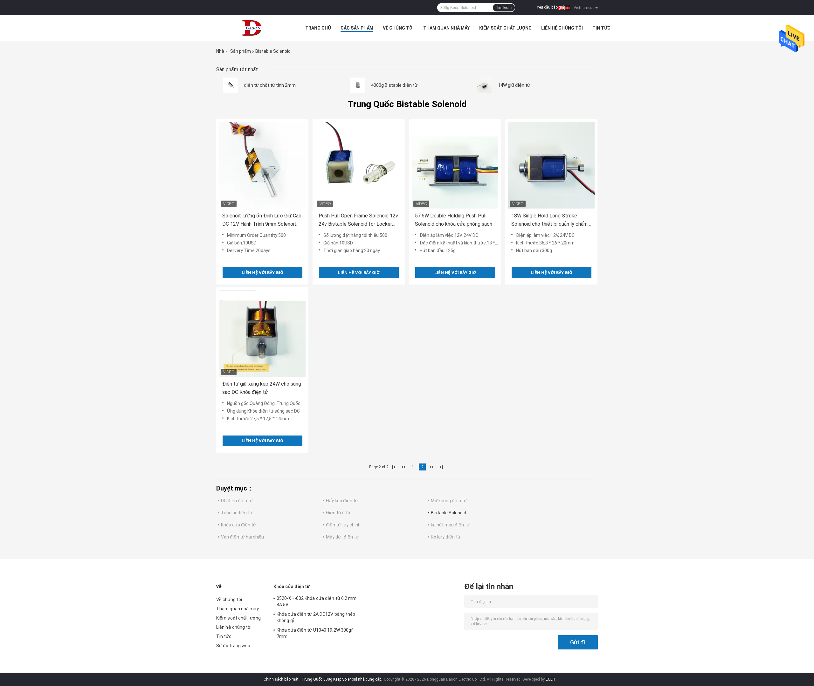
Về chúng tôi (398, 28)
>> (432, 467)
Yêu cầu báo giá (550, 7)
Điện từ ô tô (338, 512)
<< (403, 467)
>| (441, 467)
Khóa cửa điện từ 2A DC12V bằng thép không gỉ (316, 617)
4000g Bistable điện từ (394, 85)
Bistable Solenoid (448, 512)
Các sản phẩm (357, 28)
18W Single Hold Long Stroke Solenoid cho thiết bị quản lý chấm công (549, 220)
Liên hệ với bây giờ (262, 272)
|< (393, 467)
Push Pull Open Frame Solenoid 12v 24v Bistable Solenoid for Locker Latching (358, 220)
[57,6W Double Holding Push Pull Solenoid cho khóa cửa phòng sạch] (455, 165)
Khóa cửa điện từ (238, 524)
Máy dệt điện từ (342, 536)
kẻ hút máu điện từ (450, 524)
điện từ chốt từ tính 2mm (270, 85)
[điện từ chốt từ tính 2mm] (230, 85)
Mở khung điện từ (449, 500)
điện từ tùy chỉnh (343, 524)
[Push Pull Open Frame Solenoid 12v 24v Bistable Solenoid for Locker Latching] (358, 165)
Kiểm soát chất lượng (505, 28)
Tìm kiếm (504, 7)
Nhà (220, 51)
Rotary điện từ (445, 536)
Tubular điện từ (236, 512)
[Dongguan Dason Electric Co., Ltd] (251, 28)
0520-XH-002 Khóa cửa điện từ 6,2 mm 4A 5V (317, 601)
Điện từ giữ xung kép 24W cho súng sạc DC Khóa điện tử (261, 388)
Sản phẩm (240, 51)
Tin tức (601, 28)
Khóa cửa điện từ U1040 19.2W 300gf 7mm (315, 633)
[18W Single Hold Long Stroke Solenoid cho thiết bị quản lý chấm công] (551, 165)
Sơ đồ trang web (233, 645)
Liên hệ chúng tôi (562, 28)
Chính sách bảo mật (281, 679)
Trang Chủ (318, 28)
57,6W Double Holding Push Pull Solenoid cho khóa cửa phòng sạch (453, 220)
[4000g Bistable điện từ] (357, 85)
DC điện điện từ (237, 500)
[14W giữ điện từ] (484, 85)
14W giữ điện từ (514, 85)
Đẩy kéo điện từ (342, 500)
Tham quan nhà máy (446, 28)
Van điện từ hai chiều (242, 536)
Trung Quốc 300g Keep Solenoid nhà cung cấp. (342, 679)
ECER (550, 679)
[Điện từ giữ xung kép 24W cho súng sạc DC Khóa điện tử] (262, 333)
